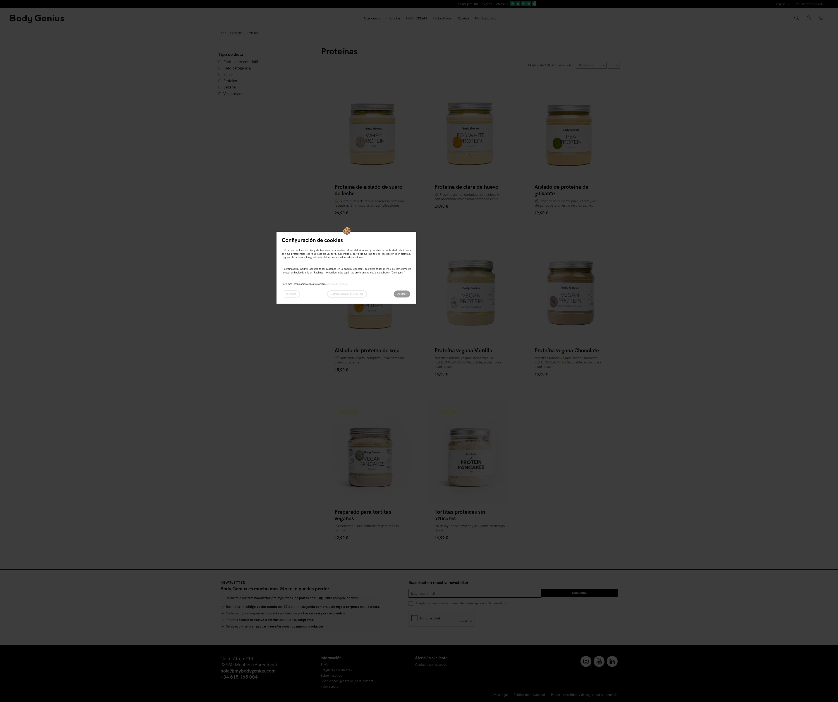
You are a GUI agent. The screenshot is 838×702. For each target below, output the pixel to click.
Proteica (230, 81)
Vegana (229, 87)
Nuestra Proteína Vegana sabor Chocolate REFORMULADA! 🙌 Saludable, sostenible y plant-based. (568, 362)
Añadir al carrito (349, 222)
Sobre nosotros (331, 676)
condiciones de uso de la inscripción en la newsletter (470, 603)
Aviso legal (500, 695)
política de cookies (337, 284)
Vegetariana (233, 94)
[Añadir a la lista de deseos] (401, 83)
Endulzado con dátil (240, 62)
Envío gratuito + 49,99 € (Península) (483, 4)
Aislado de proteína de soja (367, 350)
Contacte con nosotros (431, 665)
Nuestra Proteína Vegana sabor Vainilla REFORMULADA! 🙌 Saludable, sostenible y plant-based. (468, 362)
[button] (393, 18)
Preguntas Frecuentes (336, 670)
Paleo (228, 74)
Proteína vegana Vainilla (463, 350)
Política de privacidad (529, 695)
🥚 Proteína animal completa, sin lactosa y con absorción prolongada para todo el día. (466, 197)
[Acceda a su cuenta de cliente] (809, 18)
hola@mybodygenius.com (248, 671)
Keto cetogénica (237, 68)
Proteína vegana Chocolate (566, 350)
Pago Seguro (329, 686)
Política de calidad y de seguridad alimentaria (584, 695)
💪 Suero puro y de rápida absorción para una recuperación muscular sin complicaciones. (369, 203)
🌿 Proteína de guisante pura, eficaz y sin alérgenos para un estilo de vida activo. (565, 203)
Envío (324, 665)
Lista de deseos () (811, 4)
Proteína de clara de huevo (466, 187)
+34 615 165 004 (239, 677)
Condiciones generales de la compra (347, 681)
